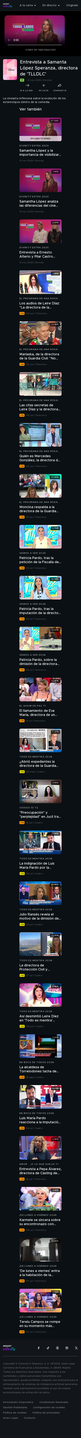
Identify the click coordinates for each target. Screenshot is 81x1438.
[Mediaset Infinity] (7, 5)
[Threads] (57, 1348)
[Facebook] (38, 1348)
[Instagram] (67, 1348)
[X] (76, 1348)
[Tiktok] (48, 1348)
